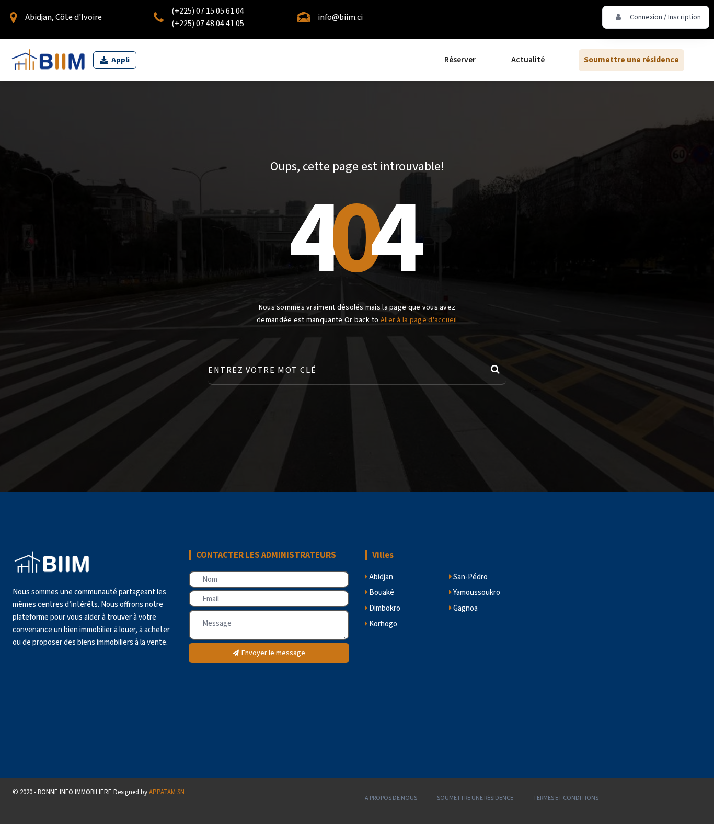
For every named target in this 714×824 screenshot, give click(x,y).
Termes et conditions (565, 798)
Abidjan (380, 576)
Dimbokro (383, 608)
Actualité (528, 60)
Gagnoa (465, 608)
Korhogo (382, 624)
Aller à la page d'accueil (419, 320)
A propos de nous (391, 798)
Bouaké (380, 592)
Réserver (460, 60)
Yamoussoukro (476, 592)
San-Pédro (470, 576)
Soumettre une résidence (631, 60)
